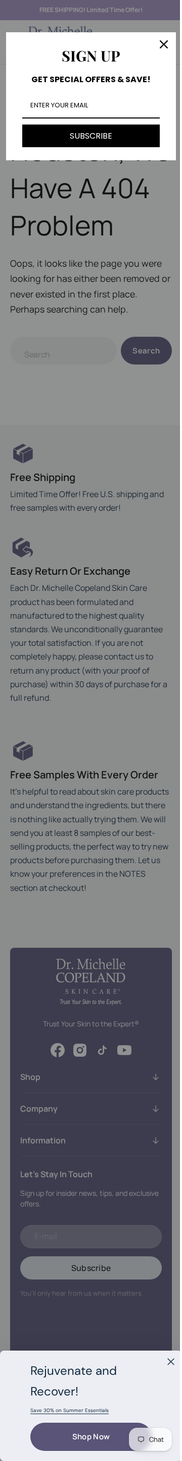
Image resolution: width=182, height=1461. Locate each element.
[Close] (171, 1362)
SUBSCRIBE (87, 136)
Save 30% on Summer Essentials (69, 1410)
